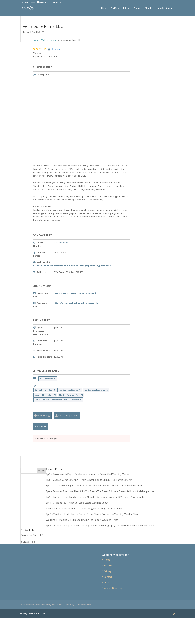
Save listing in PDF (68, 415)
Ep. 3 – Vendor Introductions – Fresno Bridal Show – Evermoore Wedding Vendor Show (92, 514)
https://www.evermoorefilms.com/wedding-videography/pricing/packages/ (72, 265)
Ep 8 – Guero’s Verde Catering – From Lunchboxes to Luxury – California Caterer (89, 479)
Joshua (26, 32)
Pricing (126, 8)
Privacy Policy (84, 604)
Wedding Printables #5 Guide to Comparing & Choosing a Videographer (84, 508)
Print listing (43, 415)
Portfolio (115, 8)
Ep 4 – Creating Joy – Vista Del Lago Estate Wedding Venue (77, 502)
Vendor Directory (166, 8)
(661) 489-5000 (61, 242)
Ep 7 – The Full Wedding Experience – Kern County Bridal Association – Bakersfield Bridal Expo (96, 485)
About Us (149, 8)
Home (104, 8)
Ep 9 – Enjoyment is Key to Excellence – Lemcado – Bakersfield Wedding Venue (87, 474)
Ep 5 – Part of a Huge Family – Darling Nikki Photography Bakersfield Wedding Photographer (96, 497)
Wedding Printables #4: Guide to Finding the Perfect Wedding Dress (82, 519)
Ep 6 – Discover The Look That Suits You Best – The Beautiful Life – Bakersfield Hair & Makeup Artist (100, 491)
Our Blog (70, 604)
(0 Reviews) (57, 49)
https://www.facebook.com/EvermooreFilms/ (77, 303)
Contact (137, 8)
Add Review (40, 426)
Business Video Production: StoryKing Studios (41, 604)
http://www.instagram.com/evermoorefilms (76, 293)
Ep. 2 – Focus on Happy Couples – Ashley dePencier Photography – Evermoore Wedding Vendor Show (100, 525)
